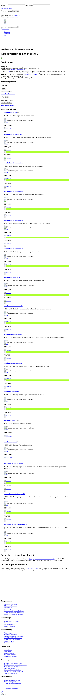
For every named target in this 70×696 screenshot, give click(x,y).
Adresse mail (4, 5)
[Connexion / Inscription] (5, 22)
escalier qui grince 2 (10, 442)
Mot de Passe (29, 5)
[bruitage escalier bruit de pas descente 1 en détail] (6, 144)
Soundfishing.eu (9, 653)
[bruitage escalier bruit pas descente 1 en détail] (6, 286)
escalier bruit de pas (10, 112)
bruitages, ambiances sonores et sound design (42, 559)
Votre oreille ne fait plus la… (12, 670)
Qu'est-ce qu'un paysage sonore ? (14, 663)
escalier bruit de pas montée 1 (13, 163)
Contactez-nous (8, 643)
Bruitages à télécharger (11, 604)
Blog (5, 35)
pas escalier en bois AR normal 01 (14, 463)
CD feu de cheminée (10, 654)
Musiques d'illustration (10, 606)
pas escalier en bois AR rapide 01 (14, 494)
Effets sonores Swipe (10, 668)
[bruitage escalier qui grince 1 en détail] (6, 429)
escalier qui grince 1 (10, 420)
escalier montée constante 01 (13, 363)
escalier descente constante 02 (13, 306)
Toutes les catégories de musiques (14, 612)
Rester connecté (7, 11)
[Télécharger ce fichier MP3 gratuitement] (8, 128)
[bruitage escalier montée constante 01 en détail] (6, 372)
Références (7, 623)
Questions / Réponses (10, 634)
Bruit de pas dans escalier (18, 69)
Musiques (7, 33)
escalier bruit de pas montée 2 (13, 191)
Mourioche (7, 651)
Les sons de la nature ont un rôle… (14, 671)
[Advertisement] (35, 41)
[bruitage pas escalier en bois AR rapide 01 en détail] (6, 505)
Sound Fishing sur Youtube (12, 680)
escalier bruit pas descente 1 (13, 277)
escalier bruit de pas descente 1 (13, 134)
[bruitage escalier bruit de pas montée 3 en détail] (6, 229)
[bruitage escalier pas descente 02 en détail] (6, 401)
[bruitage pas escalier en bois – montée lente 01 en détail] (6, 535)
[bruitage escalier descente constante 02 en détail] (6, 315)
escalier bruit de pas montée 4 (13, 248)
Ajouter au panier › (6, 91)
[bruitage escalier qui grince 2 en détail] (6, 451)
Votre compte (8, 633)
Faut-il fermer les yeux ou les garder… (15, 665)
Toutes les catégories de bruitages (14, 611)
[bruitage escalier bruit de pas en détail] (6, 122)
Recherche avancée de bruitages (13, 614)
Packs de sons (8, 609)
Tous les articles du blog (11, 673)
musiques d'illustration (32, 568)
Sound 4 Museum (9, 626)
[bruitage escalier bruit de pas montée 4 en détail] (6, 258)
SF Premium (8, 607)
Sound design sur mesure (11, 621)
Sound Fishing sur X (10, 682)
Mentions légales (9, 641)
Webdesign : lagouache (11, 688)
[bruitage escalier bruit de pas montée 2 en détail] (6, 201)
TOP (2, 691)
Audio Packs (8, 650)
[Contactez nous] (5, 20)
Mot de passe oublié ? (7, 8)
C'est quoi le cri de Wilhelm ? (12, 666)
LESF (8, 71)
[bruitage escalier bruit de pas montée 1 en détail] (6, 172)
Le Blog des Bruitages (10, 656)
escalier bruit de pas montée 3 (13, 220)
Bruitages (7, 32)
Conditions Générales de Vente (13, 638)
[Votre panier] (5, 24)
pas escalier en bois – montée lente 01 (15, 524)
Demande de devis (9, 624)
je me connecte (14, 17)
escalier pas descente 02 (11, 391)
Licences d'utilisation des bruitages (14, 636)
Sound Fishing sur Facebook (12, 683)
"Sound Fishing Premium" (30, 74)
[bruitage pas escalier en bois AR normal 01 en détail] (6, 474)
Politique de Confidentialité (12, 639)
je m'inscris (17, 15)
